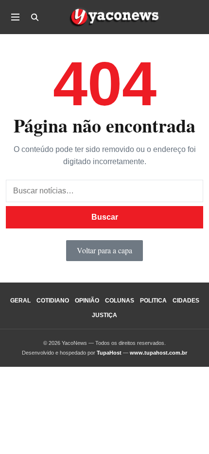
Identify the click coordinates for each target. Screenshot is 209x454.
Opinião (87, 300)
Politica (153, 300)
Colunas (119, 300)
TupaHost (109, 353)
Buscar (104, 217)
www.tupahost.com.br (158, 353)
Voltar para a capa (104, 250)
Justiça (104, 315)
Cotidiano (52, 300)
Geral (20, 300)
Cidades (186, 300)
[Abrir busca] (34, 17)
